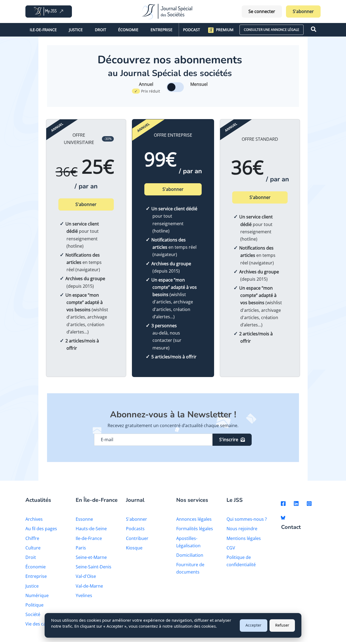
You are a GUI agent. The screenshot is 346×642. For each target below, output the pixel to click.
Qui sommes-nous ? (247, 519)
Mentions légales (244, 538)
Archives (34, 519)
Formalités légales (194, 529)
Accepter (253, 625)
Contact (291, 527)
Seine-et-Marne (91, 557)
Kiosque (134, 548)
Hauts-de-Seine (91, 529)
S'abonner (303, 11)
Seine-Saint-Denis (93, 567)
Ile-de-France (43, 29)
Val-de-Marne (89, 586)
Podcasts (135, 529)
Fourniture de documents (190, 568)
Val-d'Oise (86, 576)
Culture (33, 548)
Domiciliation (189, 555)
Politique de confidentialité (241, 561)
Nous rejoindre (242, 529)
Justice (76, 29)
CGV (231, 548)
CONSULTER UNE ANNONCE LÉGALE (271, 29)
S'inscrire (228, 440)
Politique (34, 605)
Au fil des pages (41, 529)
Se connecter (261, 11)
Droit (100, 29)
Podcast (191, 29)
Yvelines (84, 595)
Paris (81, 548)
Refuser (282, 625)
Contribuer (137, 538)
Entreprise (161, 29)
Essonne (84, 519)
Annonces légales (194, 519)
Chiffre (32, 538)
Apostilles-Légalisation (188, 542)
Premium (225, 29)
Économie (128, 29)
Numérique (37, 595)
